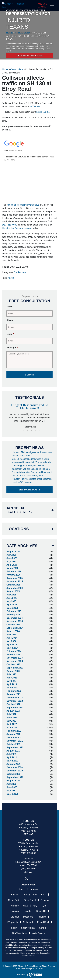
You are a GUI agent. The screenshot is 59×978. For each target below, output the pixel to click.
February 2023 (13, 691)
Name (10, 306)
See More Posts (30, 489)
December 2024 (14, 618)
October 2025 (13, 585)
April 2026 (11, 565)
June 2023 (11, 678)
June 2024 (11, 638)
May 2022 (11, 721)
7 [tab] (39, 430)
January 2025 (13, 614)
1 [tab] (15, 430)
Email (10, 334)
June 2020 (11, 787)
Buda (43, 894)
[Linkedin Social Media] (32, 878)
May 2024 (11, 641)
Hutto (25, 906)
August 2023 (13, 671)
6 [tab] (35, 430)
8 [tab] (44, 430)
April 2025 (11, 604)
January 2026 (13, 575)
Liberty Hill (41, 911)
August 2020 (13, 780)
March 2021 (12, 761)
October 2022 (13, 704)
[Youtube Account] (37, 878)
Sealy (14, 928)
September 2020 (14, 777)
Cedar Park (13, 900)
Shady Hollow (28, 928)
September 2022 (14, 707)
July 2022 (11, 714)
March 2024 (12, 648)
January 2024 (13, 654)
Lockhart (14, 917)
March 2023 (12, 687)
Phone (9, 320)
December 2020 (14, 767)
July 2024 (11, 634)
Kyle (43, 906)
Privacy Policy (37, 969)
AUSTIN (28, 858)
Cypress (45, 900)
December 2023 (14, 658)
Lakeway (14, 911)
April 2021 (11, 757)
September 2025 (14, 588)
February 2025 (13, 611)
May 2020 (11, 790)
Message (12, 347)
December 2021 (14, 737)
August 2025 (13, 591)
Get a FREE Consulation (29, 56)
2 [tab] (19, 430)
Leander (28, 911)
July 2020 (11, 784)
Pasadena (28, 917)
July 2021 (11, 754)
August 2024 (13, 631)
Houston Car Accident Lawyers (17, 228)
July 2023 (11, 674)
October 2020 (13, 774)
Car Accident (20, 272)
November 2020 (14, 771)
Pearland (42, 917)
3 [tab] (23, 430)
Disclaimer (25, 969)
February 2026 (13, 571)
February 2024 (13, 651)
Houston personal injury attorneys (22, 205)
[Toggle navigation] (53, 5)
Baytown (15, 894)
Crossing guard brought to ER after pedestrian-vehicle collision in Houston (31, 467)
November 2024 (14, 621)
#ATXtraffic (35, 106)
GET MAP (28, 834)
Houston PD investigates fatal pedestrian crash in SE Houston (32, 480)
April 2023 (11, 684)
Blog (18, 969)
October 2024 (13, 624)
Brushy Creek (30, 894)
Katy (35, 906)
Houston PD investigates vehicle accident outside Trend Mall (32, 454)
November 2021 (14, 741)
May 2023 (11, 681)
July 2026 (11, 555)
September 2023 (14, 668)
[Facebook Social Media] (20, 878)
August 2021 (13, 751)
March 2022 (12, 727)
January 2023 (13, 694)
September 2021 (14, 747)
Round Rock (43, 922)
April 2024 (11, 644)
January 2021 (13, 764)
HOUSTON (28, 840)
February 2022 (13, 731)
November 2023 (14, 661)
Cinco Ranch (30, 900)
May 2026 (11, 561)
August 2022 (13, 711)
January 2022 (13, 734)
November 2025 (14, 581)
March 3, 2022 (43, 112)
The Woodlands (19, 933)
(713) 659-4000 (9, 225)
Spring (42, 928)
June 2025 (11, 598)
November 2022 (14, 701)
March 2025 (12, 608)
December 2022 (14, 697)
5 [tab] (31, 430)
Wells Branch (38, 933)
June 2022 (11, 717)
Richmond (28, 922)
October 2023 (13, 664)
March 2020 (12, 794)
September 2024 (14, 628)
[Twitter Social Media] (26, 878)
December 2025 (14, 578)
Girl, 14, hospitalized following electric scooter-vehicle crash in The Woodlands (32, 460)
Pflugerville (12, 922)
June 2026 (11, 558)
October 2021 (13, 744)
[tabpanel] (29, 415)
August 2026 (13, 551)
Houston (28, 821)
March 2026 (12, 568)
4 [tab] (27, 430)
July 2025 (11, 595)
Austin (11, 278)
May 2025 (11, 601)
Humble (15, 906)
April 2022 (11, 724)
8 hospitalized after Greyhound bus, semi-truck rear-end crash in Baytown (32, 474)
